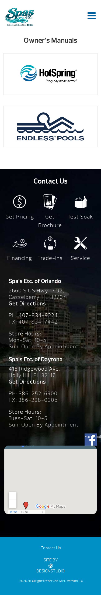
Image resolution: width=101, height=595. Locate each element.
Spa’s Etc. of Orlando (35, 281)
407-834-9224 (38, 315)
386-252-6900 (38, 393)
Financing (19, 258)
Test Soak (80, 216)
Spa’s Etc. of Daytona (35, 359)
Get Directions (27, 303)
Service (80, 258)
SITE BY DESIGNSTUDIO (50, 565)
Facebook (91, 436)
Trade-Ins (50, 258)
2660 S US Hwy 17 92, (36, 290)
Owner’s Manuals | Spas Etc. (19, 17)
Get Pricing (19, 216)
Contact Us (50, 548)
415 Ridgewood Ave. (34, 368)
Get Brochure (50, 221)
